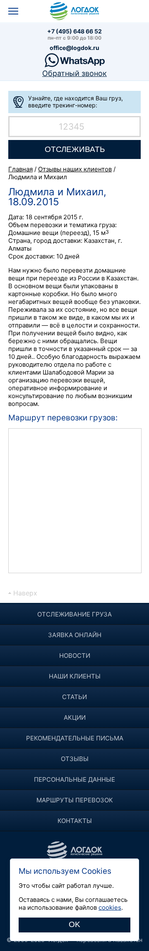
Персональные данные (74, 779)
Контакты (75, 821)
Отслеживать (75, 149)
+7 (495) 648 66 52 (74, 31)
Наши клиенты (75, 676)
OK (74, 924)
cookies (110, 907)
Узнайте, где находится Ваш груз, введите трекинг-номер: (75, 102)
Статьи (74, 697)
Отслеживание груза (74, 614)
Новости (74, 655)
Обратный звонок (74, 73)
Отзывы (75, 759)
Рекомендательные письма (74, 738)
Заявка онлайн (74, 635)
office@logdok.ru (74, 47)
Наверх (25, 593)
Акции (75, 717)
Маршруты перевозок (74, 800)
